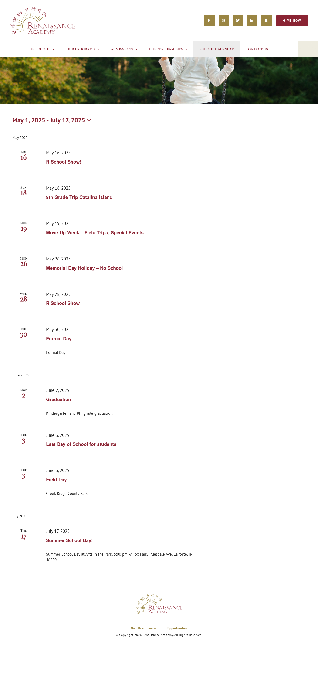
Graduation (58, 399)
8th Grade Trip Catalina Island (79, 197)
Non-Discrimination (145, 628)
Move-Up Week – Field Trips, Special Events (95, 232)
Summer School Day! (69, 540)
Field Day (56, 479)
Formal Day (58, 338)
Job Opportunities (174, 628)
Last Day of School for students (81, 443)
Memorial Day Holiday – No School (84, 267)
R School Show (63, 303)
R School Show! (63, 161)
